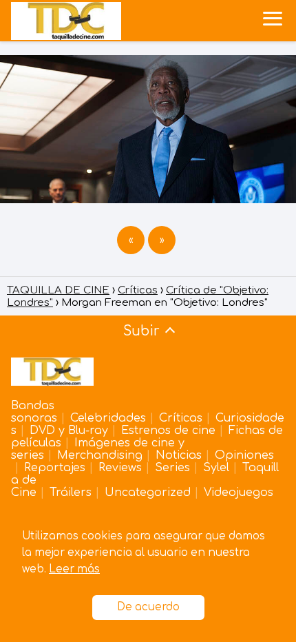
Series (172, 468)
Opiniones (244, 455)
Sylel (216, 468)
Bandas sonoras (34, 412)
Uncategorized (148, 492)
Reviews (120, 468)
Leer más (74, 569)
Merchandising (99, 455)
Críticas (180, 418)
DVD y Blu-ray (69, 430)
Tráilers (71, 492)
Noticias (179, 455)
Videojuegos (238, 492)
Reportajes (54, 468)
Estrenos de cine (168, 430)
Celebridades (108, 418)
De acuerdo (148, 607)
